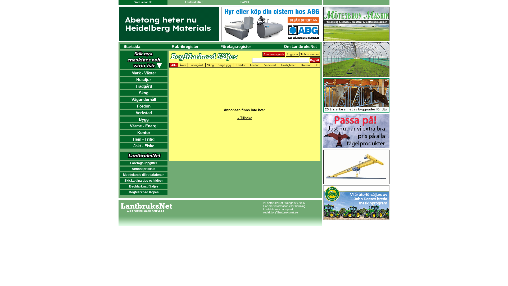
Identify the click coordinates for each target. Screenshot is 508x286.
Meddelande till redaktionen (143, 175)
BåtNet (245, 2)
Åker (183, 65)
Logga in (292, 54)
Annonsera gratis (274, 54)
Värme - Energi (143, 126)
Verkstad (144, 112)
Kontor (143, 132)
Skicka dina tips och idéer (143, 180)
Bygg (144, 119)
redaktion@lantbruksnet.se (280, 212)
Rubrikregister (185, 46)
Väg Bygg (225, 65)
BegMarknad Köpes (144, 192)
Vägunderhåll (143, 99)
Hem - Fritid (144, 139)
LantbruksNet (193, 2)
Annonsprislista (144, 169)
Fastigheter (288, 65)
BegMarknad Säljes (143, 186)
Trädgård (143, 86)
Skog (143, 93)
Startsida (132, 46)
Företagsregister (235, 46)
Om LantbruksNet (300, 46)
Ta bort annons (310, 54)
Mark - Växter (143, 73)
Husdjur (143, 79)
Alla (173, 65)
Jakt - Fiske (143, 146)
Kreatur (306, 65)
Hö (316, 65)
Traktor (241, 65)
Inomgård (196, 65)
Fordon (144, 106)
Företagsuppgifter (143, 163)
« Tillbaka (244, 118)
